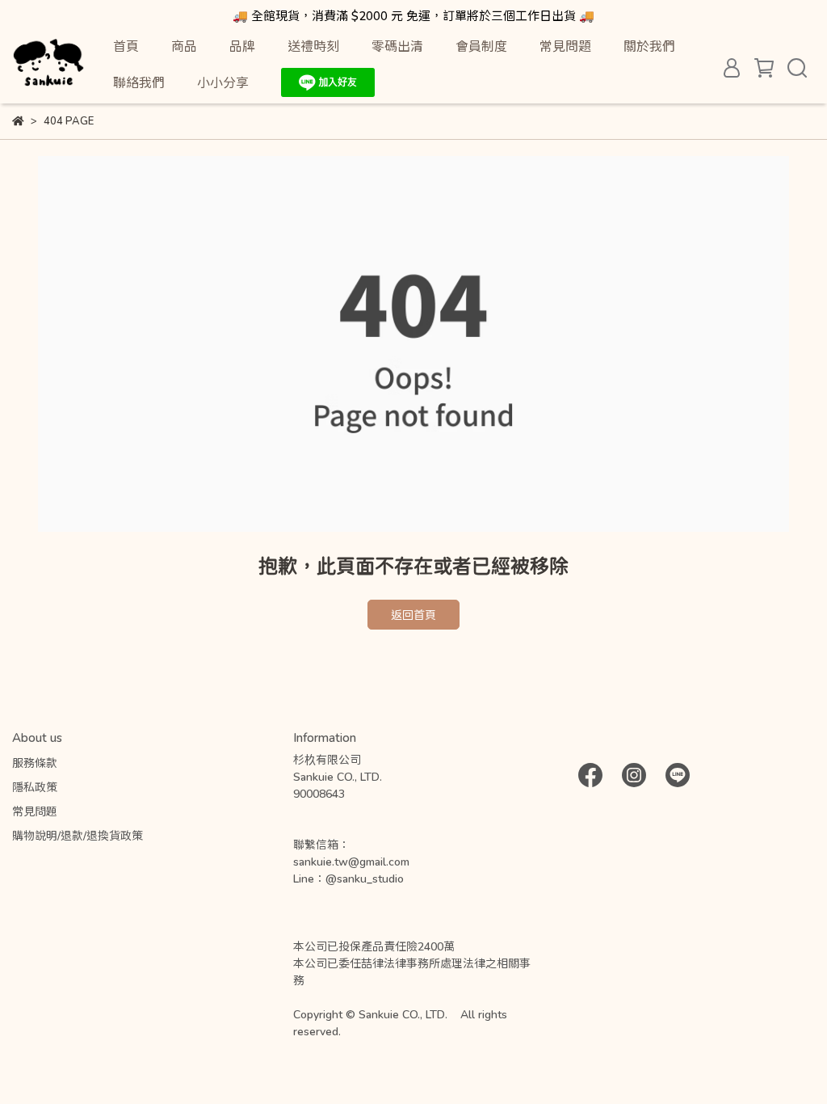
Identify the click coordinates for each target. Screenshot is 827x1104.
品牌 (242, 45)
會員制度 (481, 45)
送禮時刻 (313, 45)
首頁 (126, 45)
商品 (184, 45)
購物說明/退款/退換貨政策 (77, 835)
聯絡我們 (139, 82)
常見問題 (565, 45)
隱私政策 (34, 787)
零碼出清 (397, 45)
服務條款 (34, 762)
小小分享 (223, 82)
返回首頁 (413, 615)
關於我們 (649, 45)
